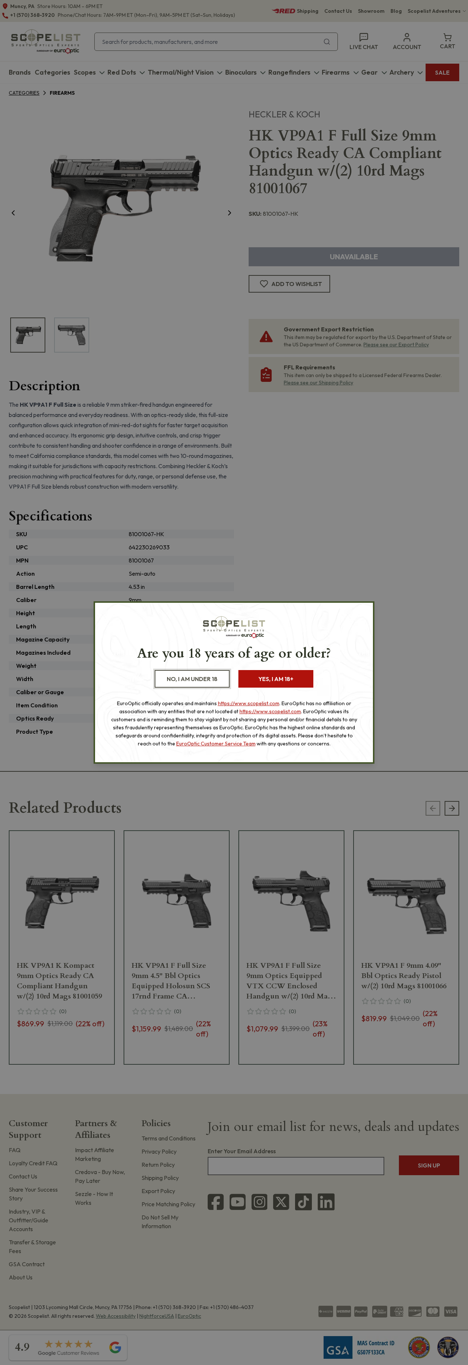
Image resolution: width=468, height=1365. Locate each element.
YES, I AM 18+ (275, 678)
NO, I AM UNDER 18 (192, 678)
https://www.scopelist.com (248, 703)
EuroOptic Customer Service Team (216, 743)
